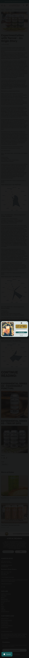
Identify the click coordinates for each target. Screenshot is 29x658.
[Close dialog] (27, 322)
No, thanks (21, 335)
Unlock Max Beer (21, 332)
